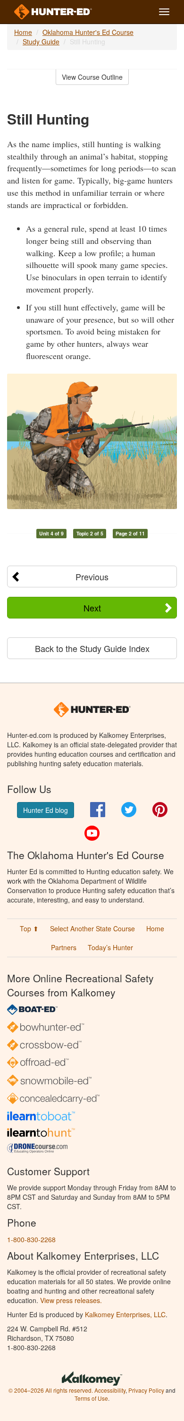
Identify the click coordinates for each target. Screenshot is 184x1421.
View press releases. (71, 1300)
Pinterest (159, 809)
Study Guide (41, 41)
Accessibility (109, 1390)
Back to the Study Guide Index (92, 648)
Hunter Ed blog (45, 810)
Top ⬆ (29, 928)
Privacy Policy (146, 1390)
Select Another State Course (92, 928)
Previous (92, 576)
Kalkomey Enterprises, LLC (125, 1314)
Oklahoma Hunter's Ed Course (88, 32)
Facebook (97, 809)
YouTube (92, 833)
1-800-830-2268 (31, 1239)
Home (23, 32)
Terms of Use (91, 1398)
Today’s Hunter (110, 947)
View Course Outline (92, 77)
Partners (63, 947)
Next (92, 608)
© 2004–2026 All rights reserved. (50, 1390)
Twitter (128, 809)
